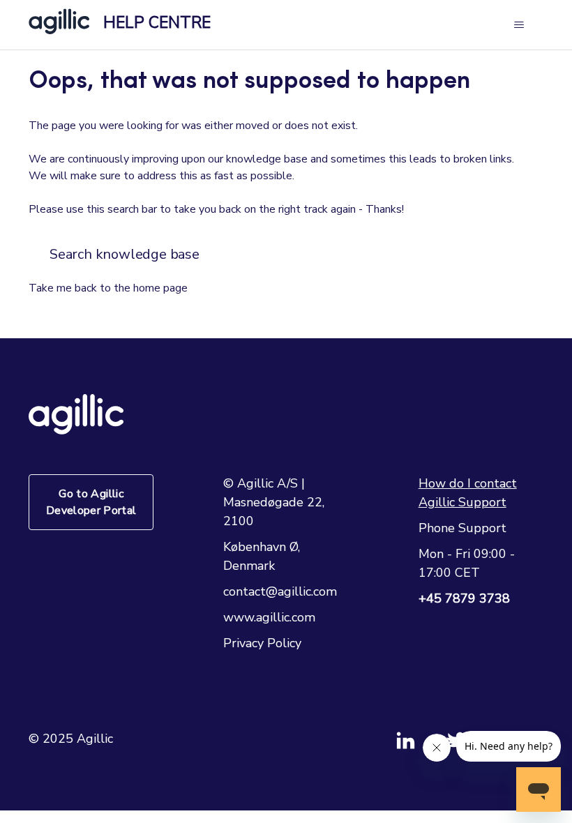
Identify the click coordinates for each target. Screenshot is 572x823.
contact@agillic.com (280, 591)
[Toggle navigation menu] (518, 25)
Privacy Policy (262, 643)
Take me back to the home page (108, 288)
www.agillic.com (269, 617)
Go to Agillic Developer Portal (91, 502)
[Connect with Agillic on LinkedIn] (421, 746)
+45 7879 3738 (464, 598)
